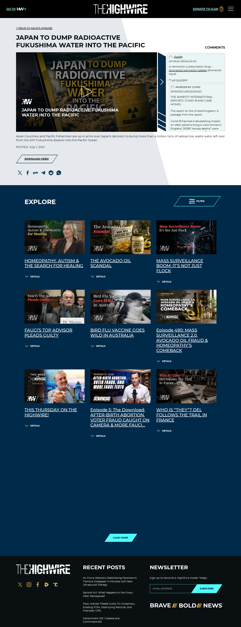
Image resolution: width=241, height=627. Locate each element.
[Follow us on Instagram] (29, 585)
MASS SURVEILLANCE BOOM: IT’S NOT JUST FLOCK (179, 266)
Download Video (37, 159)
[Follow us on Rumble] (47, 585)
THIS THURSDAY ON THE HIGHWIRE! (51, 412)
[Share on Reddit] (51, 173)
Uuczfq (178, 57)
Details (35, 277)
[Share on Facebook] (28, 173)
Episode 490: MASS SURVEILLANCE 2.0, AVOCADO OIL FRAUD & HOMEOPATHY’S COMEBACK (182, 340)
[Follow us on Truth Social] (55, 585)
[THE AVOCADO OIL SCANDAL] (120, 237)
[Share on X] (20, 173)
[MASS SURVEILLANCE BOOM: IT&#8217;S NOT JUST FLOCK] (186, 237)
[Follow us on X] (20, 585)
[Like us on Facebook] (38, 585)
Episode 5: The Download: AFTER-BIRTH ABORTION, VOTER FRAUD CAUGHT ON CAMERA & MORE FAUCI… (119, 417)
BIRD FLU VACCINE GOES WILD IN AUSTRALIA (117, 333)
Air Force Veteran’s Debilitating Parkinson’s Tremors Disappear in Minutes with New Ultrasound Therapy (110, 581)
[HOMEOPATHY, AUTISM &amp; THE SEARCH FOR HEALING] (55, 237)
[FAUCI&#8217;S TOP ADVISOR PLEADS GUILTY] (55, 307)
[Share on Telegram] (43, 173)
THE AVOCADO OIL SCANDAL (110, 263)
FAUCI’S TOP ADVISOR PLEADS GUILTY (48, 333)
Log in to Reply (180, 80)
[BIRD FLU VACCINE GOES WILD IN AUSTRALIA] (120, 307)
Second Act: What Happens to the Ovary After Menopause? (108, 594)
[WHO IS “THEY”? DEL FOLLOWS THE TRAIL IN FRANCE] (186, 386)
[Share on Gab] (35, 173)
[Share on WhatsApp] (59, 173)
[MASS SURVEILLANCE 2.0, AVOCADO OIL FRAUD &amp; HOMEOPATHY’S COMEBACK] (186, 307)
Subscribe (207, 588)
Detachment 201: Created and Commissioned (101, 620)
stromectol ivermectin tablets (188, 70)
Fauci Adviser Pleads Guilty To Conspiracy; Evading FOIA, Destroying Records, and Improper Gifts (109, 607)
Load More (120, 538)
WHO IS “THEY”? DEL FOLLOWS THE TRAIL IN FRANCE (181, 415)
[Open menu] (231, 9)
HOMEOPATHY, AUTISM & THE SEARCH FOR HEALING (54, 263)
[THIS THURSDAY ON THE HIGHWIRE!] (55, 386)
